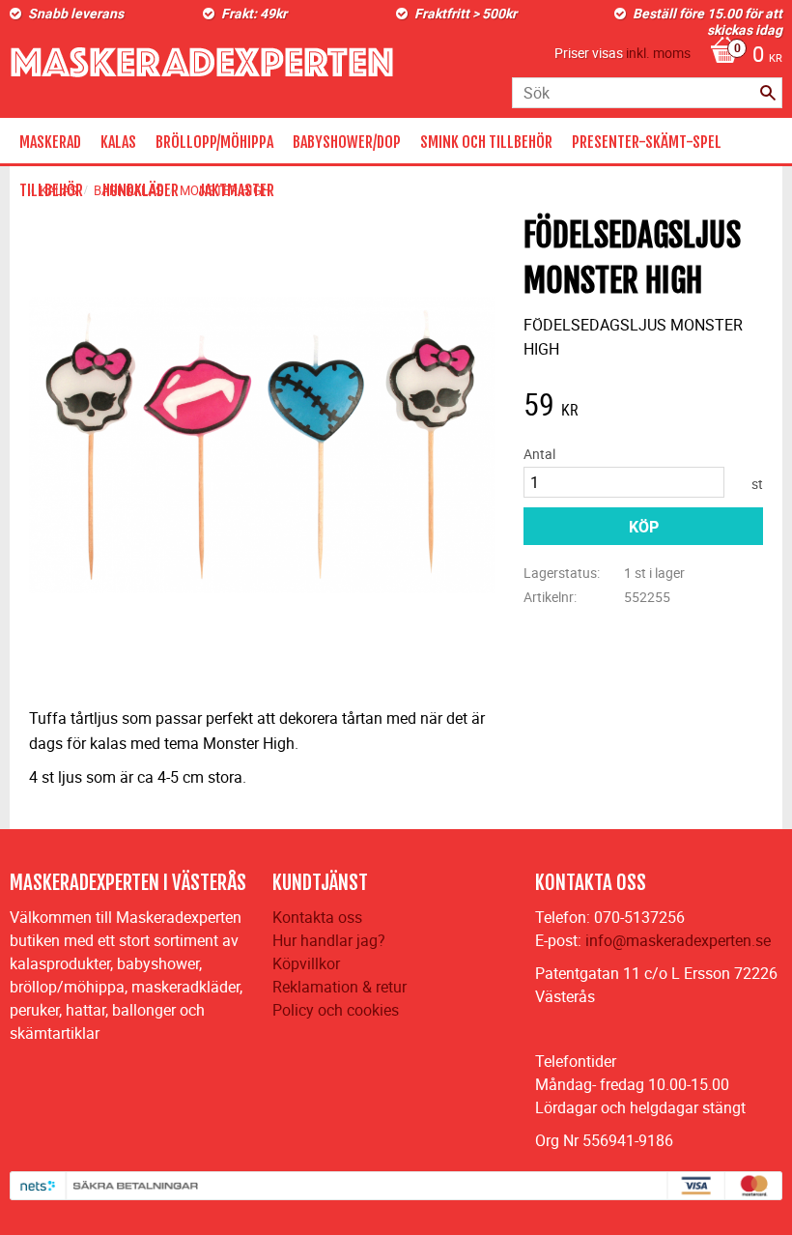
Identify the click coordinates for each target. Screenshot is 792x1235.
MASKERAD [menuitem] (50, 142)
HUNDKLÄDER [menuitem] (140, 190)
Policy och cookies (335, 1009)
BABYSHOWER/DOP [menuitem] (347, 142)
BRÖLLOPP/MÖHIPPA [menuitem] (214, 142)
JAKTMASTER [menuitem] (236, 190)
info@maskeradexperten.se (678, 940)
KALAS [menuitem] (118, 142)
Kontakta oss (317, 917)
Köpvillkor (306, 963)
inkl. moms (658, 52)
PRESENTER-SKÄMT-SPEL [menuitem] (646, 142)
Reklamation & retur (339, 986)
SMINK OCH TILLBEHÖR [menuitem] (486, 142)
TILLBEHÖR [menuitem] (51, 190)
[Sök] (767, 92)
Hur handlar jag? (328, 940)
